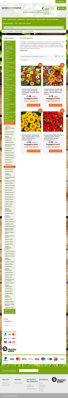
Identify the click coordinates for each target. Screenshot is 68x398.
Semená (4, 19)
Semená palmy (8, 90)
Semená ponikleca (9, 253)
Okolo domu (22, 23)
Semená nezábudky (10, 226)
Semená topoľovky (8, 296)
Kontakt (41, 391)
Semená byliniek (30, 19)
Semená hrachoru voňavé (9, 178)
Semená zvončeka (9, 307)
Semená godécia (9, 171)
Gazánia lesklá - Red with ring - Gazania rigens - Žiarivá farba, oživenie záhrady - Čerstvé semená (53, 137)
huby (5, 44)
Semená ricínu (8, 266)
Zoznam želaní (31, 388)
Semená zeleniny (11, 19)
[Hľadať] (62, 28)
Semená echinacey (9, 157)
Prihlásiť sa (5, 383)
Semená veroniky (9, 301)
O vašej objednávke (30, 385)
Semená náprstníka (8, 216)
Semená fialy (8, 164)
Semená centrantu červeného (10, 145)
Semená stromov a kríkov (9, 105)
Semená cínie (8, 150)
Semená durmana (9, 155)
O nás (40, 383)
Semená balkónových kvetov (8, 52)
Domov (5, 31)
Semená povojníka (9, 256)
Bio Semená (7, 42)
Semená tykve (8, 299)
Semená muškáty (9, 213)
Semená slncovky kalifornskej (9, 280)
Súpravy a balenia (7, 109)
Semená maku (8, 206)
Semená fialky (8, 162)
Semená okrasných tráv (9, 84)
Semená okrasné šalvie (9, 233)
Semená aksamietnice (8, 137)
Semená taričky (9, 293)
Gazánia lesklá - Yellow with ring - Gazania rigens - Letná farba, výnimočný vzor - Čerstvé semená (30, 137)
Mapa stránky (19, 383)
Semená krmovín (9, 62)
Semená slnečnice (9, 283)
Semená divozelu (9, 153)
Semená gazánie (9, 166)
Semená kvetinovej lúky (9, 66)
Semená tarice (8, 291)
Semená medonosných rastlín (8, 71)
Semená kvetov (21, 19)
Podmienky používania (42, 386)
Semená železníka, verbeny (9, 304)
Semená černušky (9, 148)
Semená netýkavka (9, 221)
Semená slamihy (9, 274)
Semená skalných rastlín (7, 100)
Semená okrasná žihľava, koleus (9, 229)
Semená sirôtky (9, 272)
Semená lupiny (8, 204)
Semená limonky (9, 199)
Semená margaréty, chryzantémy (8, 210)
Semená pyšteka (9, 264)
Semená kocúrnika (10, 185)
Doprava (41, 389)
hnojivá (29, 23)
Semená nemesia (9, 219)
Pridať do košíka (34, 105)
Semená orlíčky (9, 239)
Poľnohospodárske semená (9, 113)
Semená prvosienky (8, 259)
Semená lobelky (9, 201)
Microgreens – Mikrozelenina (8, 47)
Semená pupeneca (9, 262)
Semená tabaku (9, 289)
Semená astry (8, 140)
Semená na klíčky (41, 19)
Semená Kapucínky (9, 181)
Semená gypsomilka (8, 174)
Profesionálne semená (8, 117)
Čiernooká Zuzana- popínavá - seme (10, 128)
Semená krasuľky (9, 192)
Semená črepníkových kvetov (8, 58)
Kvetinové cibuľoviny (52, 19)
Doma (16, 23)
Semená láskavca (9, 197)
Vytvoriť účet (6, 385)
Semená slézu (8, 277)
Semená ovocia (8, 87)
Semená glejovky (9, 169)
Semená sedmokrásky (8, 269)
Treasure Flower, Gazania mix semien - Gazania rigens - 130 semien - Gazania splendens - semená (53, 91)
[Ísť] (37, 370)
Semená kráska (9, 190)
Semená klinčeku (9, 183)
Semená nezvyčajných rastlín (8, 79)
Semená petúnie (9, 244)
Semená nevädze (9, 224)
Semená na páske (9, 75)
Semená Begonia (9, 142)
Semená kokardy (9, 187)
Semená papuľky (9, 241)
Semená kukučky (9, 194)
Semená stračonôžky (8, 286)
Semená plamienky (9, 251)
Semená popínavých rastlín (8, 94)
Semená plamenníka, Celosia (8, 248)
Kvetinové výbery (9, 131)
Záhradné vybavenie (7, 23)
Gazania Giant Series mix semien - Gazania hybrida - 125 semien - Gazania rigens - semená (31, 91)
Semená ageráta (9, 134)
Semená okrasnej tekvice (9, 236)
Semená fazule (8, 159)
